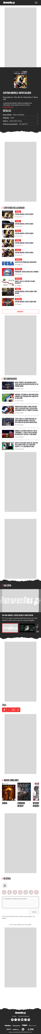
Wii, (19, 97)
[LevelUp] (8, 1026)
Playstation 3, (28, 97)
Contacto (14, 1016)
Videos (18, 289)
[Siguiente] (40, 600)
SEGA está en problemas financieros (26, 262)
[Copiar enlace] (18, 709)
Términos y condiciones (24, 1016)
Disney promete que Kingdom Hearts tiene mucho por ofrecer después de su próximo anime (26, 384)
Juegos (18, 211)
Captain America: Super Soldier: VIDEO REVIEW (26, 292)
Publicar (34, 912)
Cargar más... (20, 311)
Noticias (18, 259)
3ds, (16, 97)
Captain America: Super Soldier (17, 93)
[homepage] (9, 2)
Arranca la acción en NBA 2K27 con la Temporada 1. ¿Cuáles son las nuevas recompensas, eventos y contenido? (26, 432)
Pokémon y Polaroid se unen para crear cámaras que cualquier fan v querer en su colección (26, 396)
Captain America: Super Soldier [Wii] (25, 301)
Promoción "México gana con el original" (27, 271)
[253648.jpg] (27, 628)
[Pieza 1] (10, 628)
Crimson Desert (21, 804)
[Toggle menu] (36, 2)
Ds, (22, 97)
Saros (4, 803)
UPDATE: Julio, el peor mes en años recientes (25, 282)
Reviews (18, 299)
